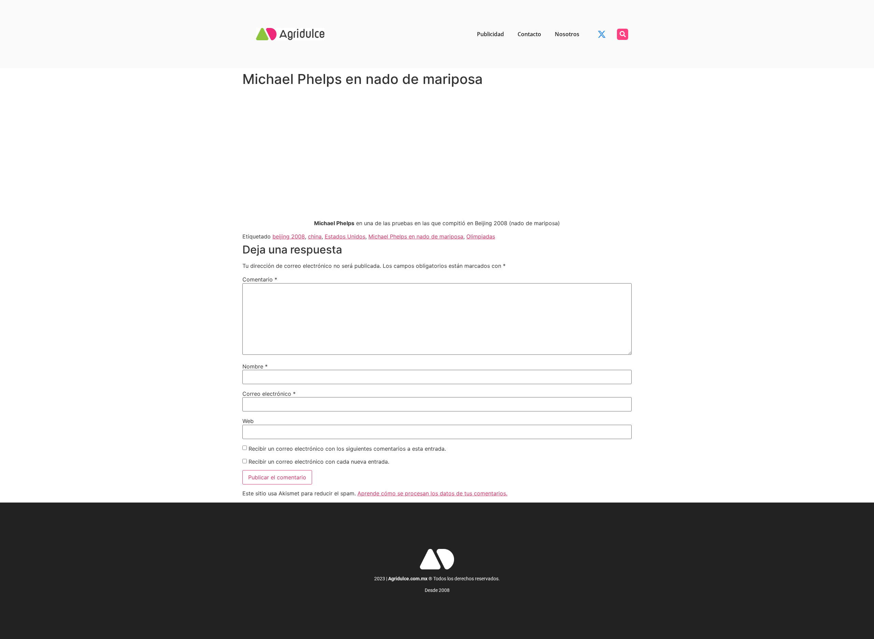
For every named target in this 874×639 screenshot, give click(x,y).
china (315, 236)
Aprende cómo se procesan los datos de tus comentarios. (432, 493)
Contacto (529, 34)
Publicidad (490, 34)
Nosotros (567, 34)
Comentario (259, 279)
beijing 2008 (288, 236)
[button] (622, 34)
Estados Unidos (345, 236)
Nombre (255, 366)
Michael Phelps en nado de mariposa (415, 236)
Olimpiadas (480, 236)
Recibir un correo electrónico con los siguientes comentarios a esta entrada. (347, 448)
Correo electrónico (269, 393)
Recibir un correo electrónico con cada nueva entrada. (319, 461)
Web (248, 421)
